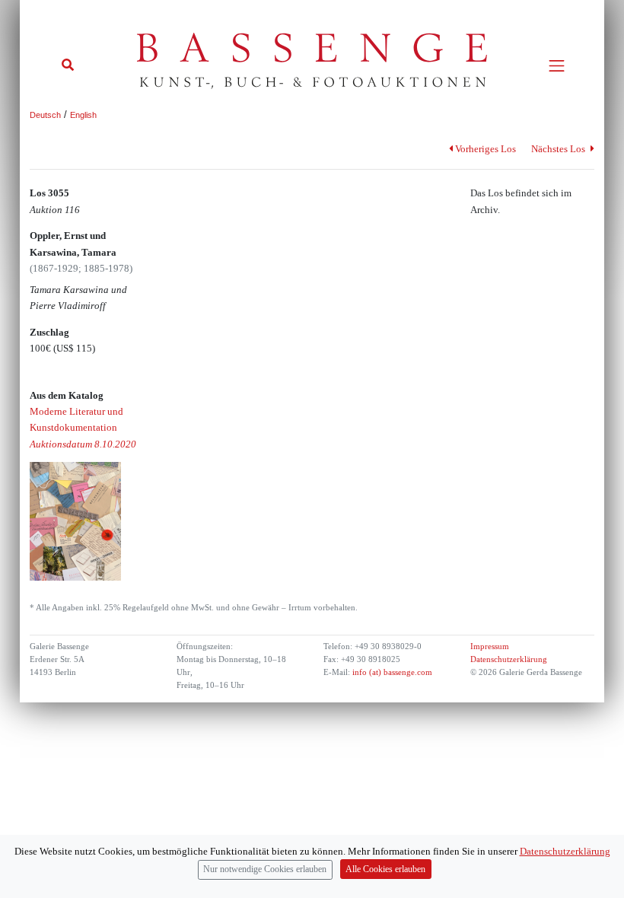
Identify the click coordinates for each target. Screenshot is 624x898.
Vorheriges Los (485, 148)
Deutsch (45, 114)
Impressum (489, 646)
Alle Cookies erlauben (385, 869)
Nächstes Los (559, 148)
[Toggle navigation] (556, 66)
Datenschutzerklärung (508, 659)
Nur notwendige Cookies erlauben (264, 869)
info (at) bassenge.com (391, 672)
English (83, 114)
